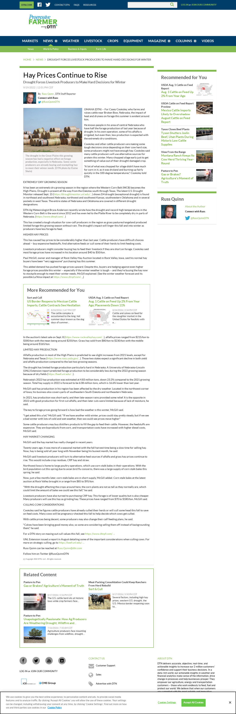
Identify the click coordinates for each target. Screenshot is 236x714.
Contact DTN (62, 5)
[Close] (230, 702)
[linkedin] (62, 660)
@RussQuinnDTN (50, 102)
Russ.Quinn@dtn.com (69, 548)
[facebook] (23, 660)
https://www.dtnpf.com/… (50, 216)
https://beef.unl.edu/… (60, 374)
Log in (184, 5)
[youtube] (49, 660)
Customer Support (105, 665)
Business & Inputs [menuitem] (77, 49)
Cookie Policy (55, 707)
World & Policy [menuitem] (51, 49)
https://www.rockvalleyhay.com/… (84, 337)
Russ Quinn (48, 94)
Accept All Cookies (193, 702)
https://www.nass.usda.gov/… (63, 358)
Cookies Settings (167, 702)
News (31, 49)
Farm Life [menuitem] (101, 49)
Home (27, 60)
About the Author (195, 206)
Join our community (203, 5)
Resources (89, 5)
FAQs (76, 5)
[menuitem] (30, 41)
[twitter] (36, 660)
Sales (98, 674)
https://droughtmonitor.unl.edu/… (73, 194)
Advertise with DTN (106, 683)
